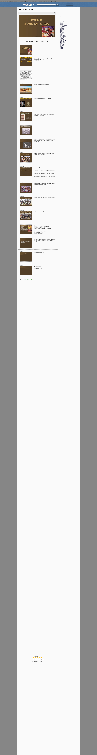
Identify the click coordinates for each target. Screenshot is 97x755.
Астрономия (62, 20)
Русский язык (62, 39)
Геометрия (61, 24)
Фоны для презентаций (64, 15)
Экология (61, 47)
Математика (62, 29)
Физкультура (62, 44)
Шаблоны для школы (63, 16)
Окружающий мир (63, 36)
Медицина (61, 30)
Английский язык (62, 19)
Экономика (61, 48)
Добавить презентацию (69, 4)
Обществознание (63, 35)
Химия (61, 46)
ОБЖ (61, 34)
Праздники (61, 38)
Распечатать (30, 279)
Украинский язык (62, 42)
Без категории (62, 21)
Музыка (61, 31)
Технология (62, 41)
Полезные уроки (62, 14)
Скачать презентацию (36, 37)
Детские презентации (63, 25)
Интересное (62, 13)
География (61, 23)
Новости (61, 33)
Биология (61, 22)
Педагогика (62, 37)
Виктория (24, 279)
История (61, 27)
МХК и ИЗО (62, 32)
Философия (62, 45)
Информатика (62, 26)
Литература (62, 28)
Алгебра (61, 18)
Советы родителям (63, 40)
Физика (61, 43)
